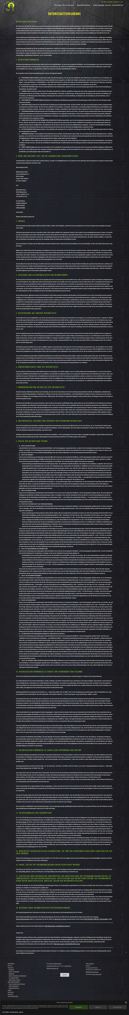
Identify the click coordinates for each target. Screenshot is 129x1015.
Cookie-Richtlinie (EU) (117, 5)
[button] (126, 1002)
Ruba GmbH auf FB (96, 974)
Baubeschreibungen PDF (52, 968)
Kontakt (95, 5)
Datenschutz (101, 5)
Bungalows (11, 969)
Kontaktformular (92, 972)
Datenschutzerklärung (14, 1012)
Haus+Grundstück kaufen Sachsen (17, 984)
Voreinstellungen (117, 1007)
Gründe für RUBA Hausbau (55, 963)
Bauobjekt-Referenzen (14, 988)
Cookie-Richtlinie (5, 1012)
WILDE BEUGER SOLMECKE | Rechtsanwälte (96, 919)
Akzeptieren (78, 1007)
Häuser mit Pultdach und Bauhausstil (17, 975)
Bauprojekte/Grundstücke (83, 5)
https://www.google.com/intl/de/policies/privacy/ (57, 926)
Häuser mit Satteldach (14, 971)
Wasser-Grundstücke (14, 986)
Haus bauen (71, 5)
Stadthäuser (11, 973)
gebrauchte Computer (61, 919)
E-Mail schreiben (20, 207)
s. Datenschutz (67, 966)
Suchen (64, 975)
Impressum (21, 1012)
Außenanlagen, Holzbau (14, 980)
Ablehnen (98, 1007)
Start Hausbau (58, 5)
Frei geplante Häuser (14, 978)
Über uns (65, 5)
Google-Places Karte (52, 966)
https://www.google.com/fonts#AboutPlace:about (67, 944)
